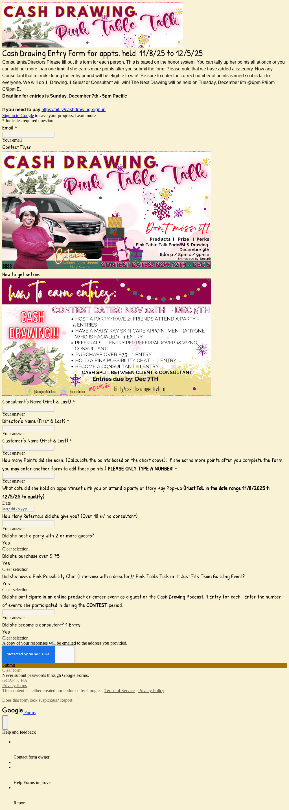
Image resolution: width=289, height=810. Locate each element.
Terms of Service (119, 690)
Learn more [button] (85, 115)
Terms (21, 685)
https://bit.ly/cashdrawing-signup (73, 109)
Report (66, 700)
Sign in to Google (18, 115)
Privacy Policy (151, 690)
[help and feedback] (5, 722)
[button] (144, 549)
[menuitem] (150, 749)
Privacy (9, 685)
